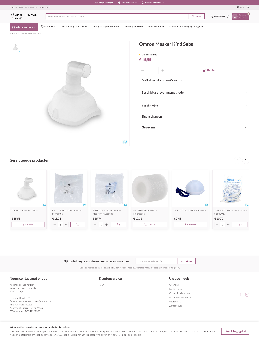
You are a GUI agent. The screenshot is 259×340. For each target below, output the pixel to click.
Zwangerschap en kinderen (105, 26)
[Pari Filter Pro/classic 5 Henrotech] (149, 188)
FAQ (101, 284)
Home (12, 33)
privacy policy (173, 267)
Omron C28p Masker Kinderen (190, 210)
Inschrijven (186, 261)
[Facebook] (241, 294)
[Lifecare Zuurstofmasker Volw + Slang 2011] (231, 188)
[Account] (228, 16)
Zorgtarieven (176, 305)
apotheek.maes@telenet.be (37, 301)
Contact (13, 7)
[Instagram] (247, 294)
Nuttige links (175, 288)
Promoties (49, 26)
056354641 (25, 297)
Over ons (174, 284)
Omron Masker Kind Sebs (25, 210)
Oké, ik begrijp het (235, 331)
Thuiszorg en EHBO (133, 26)
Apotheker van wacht (180, 297)
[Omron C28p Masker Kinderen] (190, 188)
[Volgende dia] (245, 160)
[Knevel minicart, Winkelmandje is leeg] (235, 16)
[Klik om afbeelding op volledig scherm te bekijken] (77, 93)
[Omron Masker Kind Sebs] (28, 188)
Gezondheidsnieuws (28, 7)
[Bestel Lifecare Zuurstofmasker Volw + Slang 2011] (240, 224)
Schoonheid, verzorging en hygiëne (186, 26)
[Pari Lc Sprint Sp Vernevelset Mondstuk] (68, 188)
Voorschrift (45, 7)
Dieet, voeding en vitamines (73, 26)
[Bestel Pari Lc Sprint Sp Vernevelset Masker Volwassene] (118, 224)
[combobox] (117, 16)
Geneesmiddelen (156, 26)
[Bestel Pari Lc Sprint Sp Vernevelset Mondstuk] (77, 224)
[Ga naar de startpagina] (25, 16)
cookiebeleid (134, 334)
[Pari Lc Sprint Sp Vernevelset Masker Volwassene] (109, 188)
